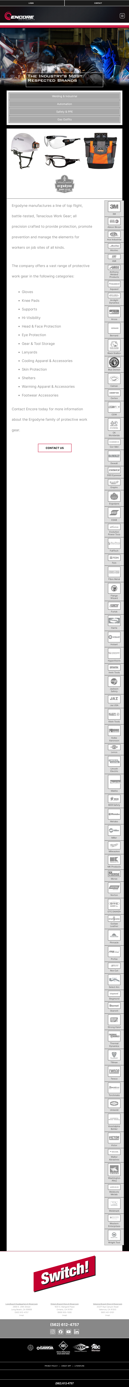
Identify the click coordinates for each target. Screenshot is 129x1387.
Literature (79, 1366)
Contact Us (55, 448)
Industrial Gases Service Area (29, 1377)
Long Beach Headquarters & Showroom (22, 1304)
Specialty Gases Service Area (60, 1377)
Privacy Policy (51, 1366)
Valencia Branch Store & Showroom (107, 1304)
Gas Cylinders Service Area (17, 1377)
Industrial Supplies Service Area (39, 1377)
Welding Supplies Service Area (81, 1377)
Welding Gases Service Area (70, 1377)
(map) (21, 1315)
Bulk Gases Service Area (6, 1377)
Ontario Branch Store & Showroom (65, 1304)
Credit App (66, 1366)
